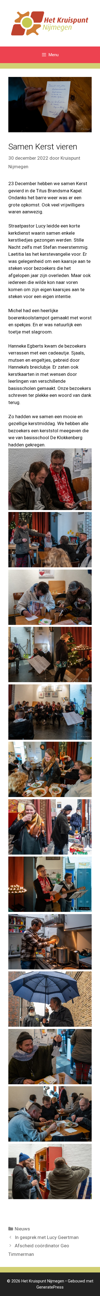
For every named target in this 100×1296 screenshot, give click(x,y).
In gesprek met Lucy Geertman (47, 1237)
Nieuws (22, 1229)
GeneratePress (50, 1287)
